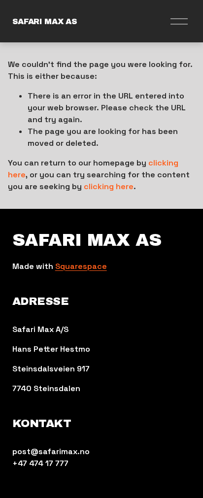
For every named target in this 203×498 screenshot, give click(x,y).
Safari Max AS (44, 21)
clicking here (109, 186)
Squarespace (81, 266)
